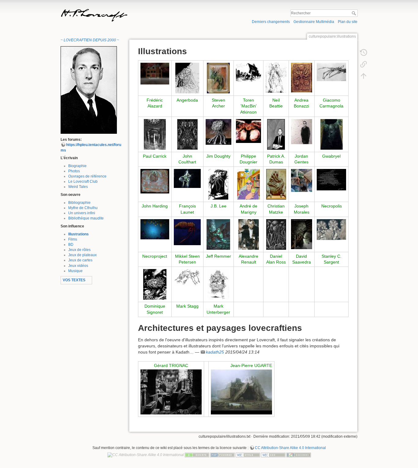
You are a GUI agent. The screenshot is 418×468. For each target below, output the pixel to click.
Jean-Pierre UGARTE (251, 365)
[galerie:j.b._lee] (218, 184)
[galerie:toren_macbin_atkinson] (248, 71)
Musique (75, 271)
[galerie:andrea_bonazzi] (301, 77)
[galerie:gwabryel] (331, 133)
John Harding (155, 206)
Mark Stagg (187, 306)
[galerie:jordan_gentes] (301, 131)
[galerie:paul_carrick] (155, 133)
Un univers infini (81, 213)
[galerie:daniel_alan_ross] (276, 233)
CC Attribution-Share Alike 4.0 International (290, 448)
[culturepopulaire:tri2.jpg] (171, 391)
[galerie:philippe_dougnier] (248, 130)
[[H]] (133, 10)
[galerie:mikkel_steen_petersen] (187, 231)
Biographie (77, 166)
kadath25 (215, 352)
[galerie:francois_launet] (187, 178)
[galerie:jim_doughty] (219, 131)
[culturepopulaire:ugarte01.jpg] (241, 391)
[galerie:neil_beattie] (276, 77)
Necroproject (154, 256)
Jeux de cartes (80, 260)
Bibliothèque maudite (86, 218)
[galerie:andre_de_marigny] (248, 184)
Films (72, 239)
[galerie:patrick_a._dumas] (276, 133)
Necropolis (331, 206)
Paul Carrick (154, 156)
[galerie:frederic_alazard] (154, 73)
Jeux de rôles (79, 250)
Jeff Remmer (218, 256)
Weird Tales (78, 187)
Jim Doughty (218, 156)
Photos (74, 171)
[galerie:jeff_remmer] (218, 233)
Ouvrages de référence (87, 176)
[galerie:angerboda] (187, 77)
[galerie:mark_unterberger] (218, 284)
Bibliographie (79, 202)
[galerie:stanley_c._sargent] (331, 229)
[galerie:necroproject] (154, 229)
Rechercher (354, 13)
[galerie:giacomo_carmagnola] (331, 71)
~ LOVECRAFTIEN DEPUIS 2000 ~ (90, 40)
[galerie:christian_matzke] (276, 184)
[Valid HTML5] (248, 455)
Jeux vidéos (78, 266)
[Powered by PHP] (222, 455)
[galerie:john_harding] (154, 180)
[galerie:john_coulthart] (187, 133)
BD (70, 244)
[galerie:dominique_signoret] (154, 284)
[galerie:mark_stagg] (187, 277)
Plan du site (347, 22)
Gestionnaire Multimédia (313, 22)
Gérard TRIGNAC (171, 365)
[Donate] (197, 455)
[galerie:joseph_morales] (301, 180)
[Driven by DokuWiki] (298, 455)
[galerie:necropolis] (331, 179)
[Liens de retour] (363, 64)
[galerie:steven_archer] (218, 77)
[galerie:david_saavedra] (301, 233)
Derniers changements (271, 22)
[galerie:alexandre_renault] (248, 233)
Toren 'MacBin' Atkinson (248, 106)
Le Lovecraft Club (83, 181)
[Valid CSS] (273, 455)
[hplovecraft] (89, 90)
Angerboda (187, 100)
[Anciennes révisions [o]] (363, 52)
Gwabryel (331, 156)
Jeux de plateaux (82, 255)
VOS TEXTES (74, 280)
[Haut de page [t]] (363, 75)
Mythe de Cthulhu (83, 208)
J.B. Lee (218, 206)
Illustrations (78, 234)
